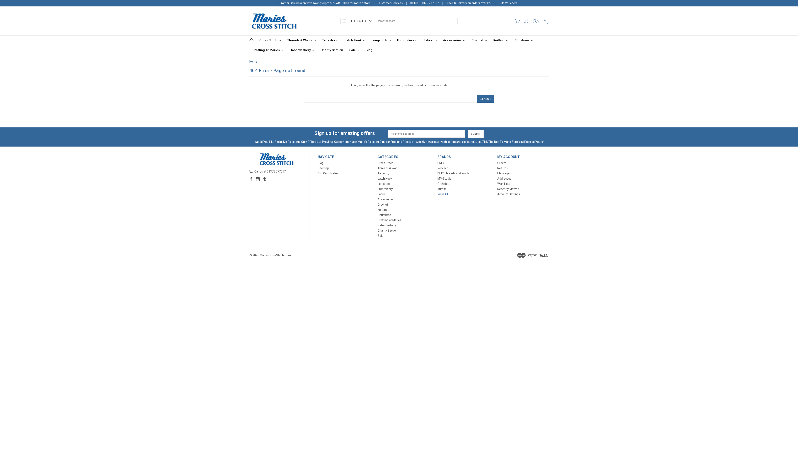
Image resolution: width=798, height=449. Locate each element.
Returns (502, 168)
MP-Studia (444, 178)
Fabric (429, 40)
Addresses (504, 178)
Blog (369, 50)
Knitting (499, 40)
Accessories (452, 40)
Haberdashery (301, 50)
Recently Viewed (508, 189)
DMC (440, 163)
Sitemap (323, 168)
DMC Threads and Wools (453, 173)
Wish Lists (503, 183)
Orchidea (443, 183)
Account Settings (508, 194)
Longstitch (380, 40)
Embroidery (406, 40)
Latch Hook (353, 40)
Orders (501, 163)
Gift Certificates (328, 173)
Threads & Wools (300, 40)
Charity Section (332, 50)
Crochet (478, 40)
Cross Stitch (268, 40)
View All (442, 194)
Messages (504, 173)
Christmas (522, 40)
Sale (353, 50)
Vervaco (442, 168)
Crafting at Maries (266, 50)
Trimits (442, 189)
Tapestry (329, 40)
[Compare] (526, 21)
